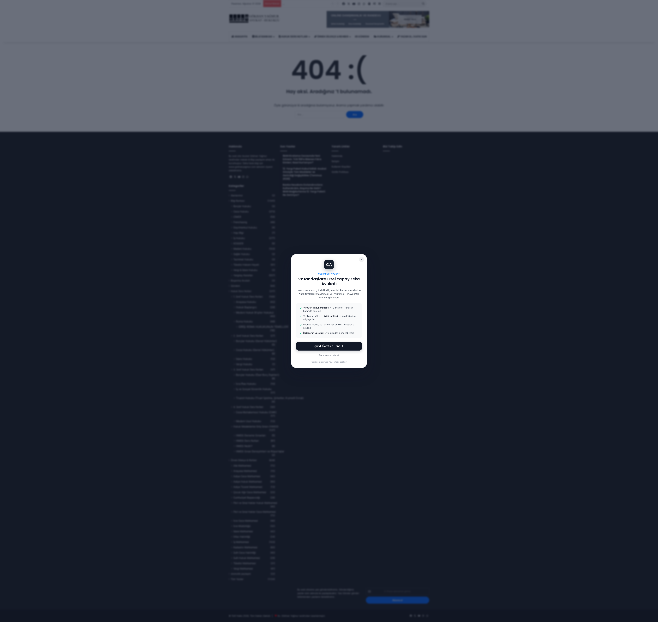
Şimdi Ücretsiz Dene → (328, 346)
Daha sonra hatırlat (329, 355)
